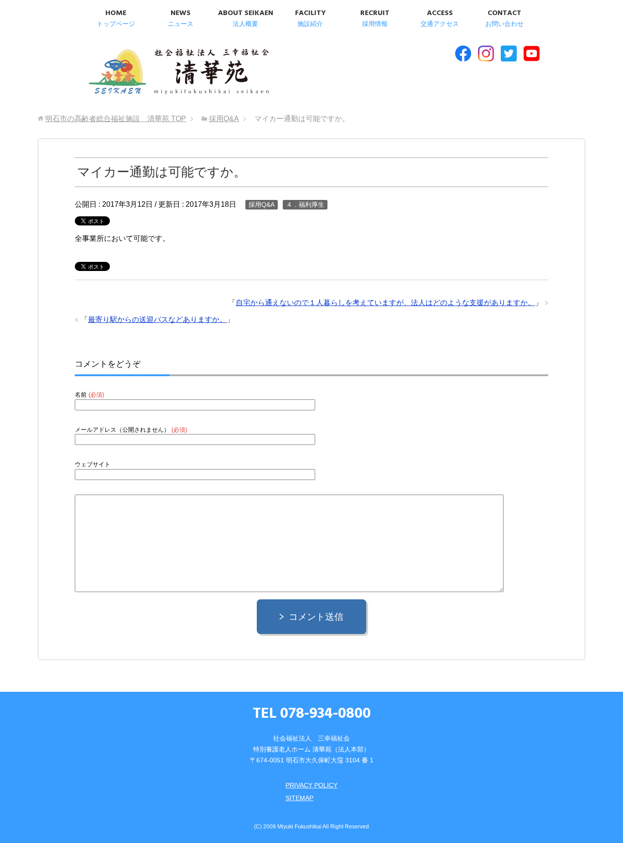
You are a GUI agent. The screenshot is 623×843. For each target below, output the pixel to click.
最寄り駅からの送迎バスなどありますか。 (157, 319)
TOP (115, 119)
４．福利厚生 (305, 204)
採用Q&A (262, 204)
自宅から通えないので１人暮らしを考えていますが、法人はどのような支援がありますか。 (385, 303)
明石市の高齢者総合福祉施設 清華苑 (178, 72)
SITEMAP (299, 798)
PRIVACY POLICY (311, 785)
